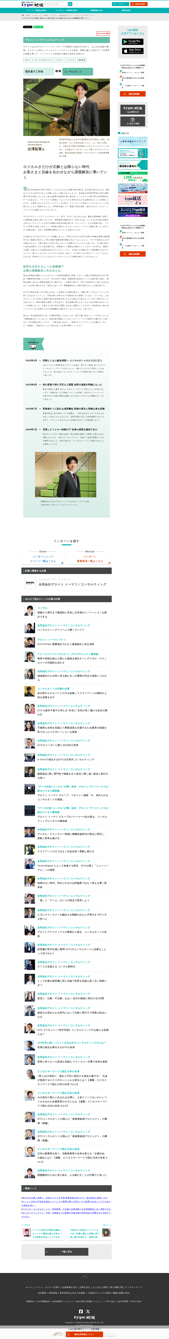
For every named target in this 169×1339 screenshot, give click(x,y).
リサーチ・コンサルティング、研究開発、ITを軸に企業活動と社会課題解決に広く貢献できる (67, 1209)
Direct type (136, 1301)
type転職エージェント (63, 1301)
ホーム (29, 1287)
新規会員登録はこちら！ (84, 1334)
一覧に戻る (66, 1251)
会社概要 (42, 1293)
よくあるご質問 (100, 1287)
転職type (30, 1301)
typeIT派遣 (123, 1301)
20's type (110, 1301)
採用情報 (53, 1293)
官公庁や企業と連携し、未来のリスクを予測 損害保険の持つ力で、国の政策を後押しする (65, 1198)
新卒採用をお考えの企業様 (72, 1293)
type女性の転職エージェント (90, 1301)
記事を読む (126, 10)
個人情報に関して (118, 1287)
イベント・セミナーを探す (47, 1287)
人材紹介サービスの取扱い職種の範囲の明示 (109, 1293)
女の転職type (43, 1301)
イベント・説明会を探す (36, 10)
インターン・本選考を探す (66, 10)
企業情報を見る (96, 10)
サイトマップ (136, 1287)
